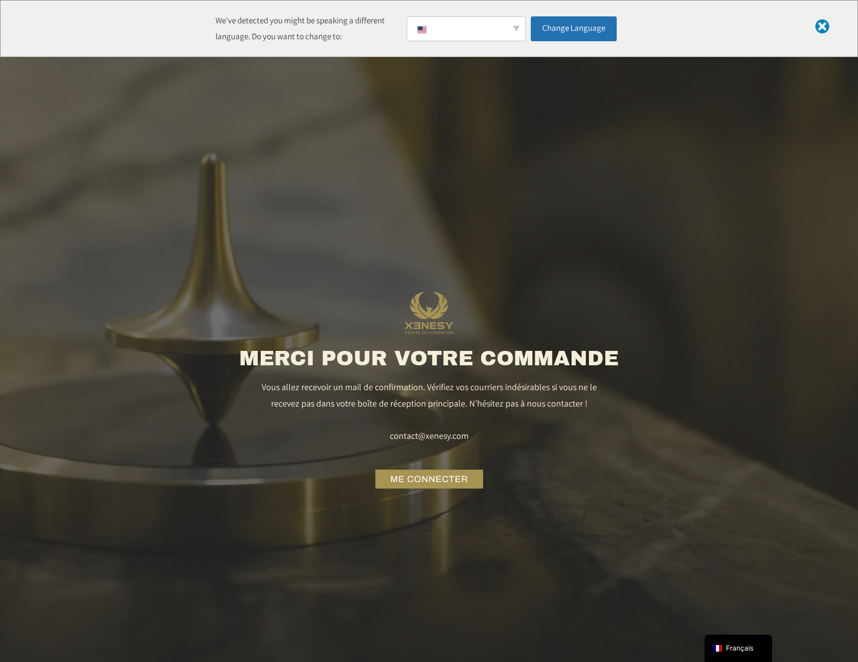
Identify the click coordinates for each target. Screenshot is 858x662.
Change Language (573, 27)
